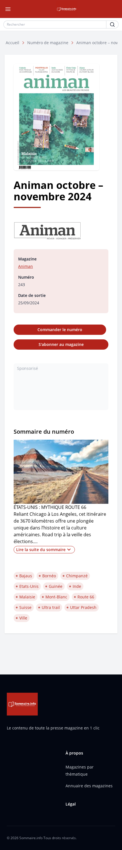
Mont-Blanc (56, 597)
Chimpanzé (77, 575)
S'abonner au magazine (61, 344)
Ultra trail (51, 607)
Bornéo (49, 575)
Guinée (55, 586)
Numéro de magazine (47, 42)
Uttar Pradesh (83, 607)
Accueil (12, 42)
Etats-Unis (29, 586)
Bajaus (25, 575)
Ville (23, 618)
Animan (25, 266)
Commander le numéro (59, 329)
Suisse (25, 607)
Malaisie (27, 597)
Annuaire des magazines (89, 785)
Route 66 (85, 597)
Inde (77, 586)
